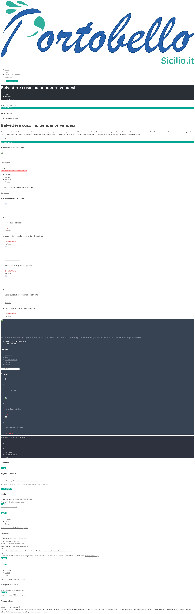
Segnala (7, 182)
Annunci (7, 72)
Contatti (7, 362)
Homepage (8, 355)
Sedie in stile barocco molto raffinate (21, 295)
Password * (5, 502)
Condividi (8, 175)
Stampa (7, 177)
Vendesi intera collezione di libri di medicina (24, 236)
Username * (5, 539)
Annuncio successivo (8, 105)
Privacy (7, 365)
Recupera (4, 592)
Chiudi (3, 468)
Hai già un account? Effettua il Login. (13, 579)
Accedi (3, 81)
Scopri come (5, 193)
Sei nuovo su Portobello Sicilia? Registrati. (14, 528)
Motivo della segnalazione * (10, 481)
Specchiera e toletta (14, 428)
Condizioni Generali (11, 360)
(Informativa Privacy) (92, 556)
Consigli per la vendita (12, 75)
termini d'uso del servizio (15, 551)
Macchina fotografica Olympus (18, 265)
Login (2, 504)
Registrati (4, 558)
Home (7, 70)
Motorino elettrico (13, 223)
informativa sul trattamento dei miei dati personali (55, 551)
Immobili (8, 97)
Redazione (5, 163)
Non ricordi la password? (9, 507)
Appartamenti (9, 99)
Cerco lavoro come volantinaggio (20, 308)
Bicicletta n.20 (11, 390)
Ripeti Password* (6, 546)
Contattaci (8, 77)
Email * (3, 541)
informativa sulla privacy (38, 612)
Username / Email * (7, 499)
